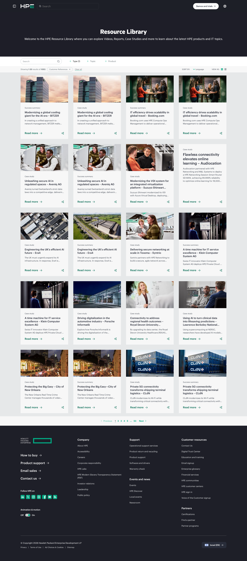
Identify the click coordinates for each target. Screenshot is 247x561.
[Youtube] (50, 497)
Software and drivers (140, 463)
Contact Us (187, 445)
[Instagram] (33, 497)
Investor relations (85, 483)
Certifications (188, 514)
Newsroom (135, 502)
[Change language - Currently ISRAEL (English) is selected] (225, 6)
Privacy (24, 547)
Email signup (188, 463)
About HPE (82, 445)
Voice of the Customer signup (196, 498)
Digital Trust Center (191, 451)
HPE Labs (81, 469)
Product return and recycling (143, 451)
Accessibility (83, 451)
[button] (14, 6)
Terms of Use (35, 547)
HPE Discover (136, 491)
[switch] (26, 515)
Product (33, 463)
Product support (137, 457)
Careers (81, 457)
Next (141, 421)
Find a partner (188, 520)
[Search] (40, 6)
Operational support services (144, 445)
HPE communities (190, 480)
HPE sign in (187, 492)
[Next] (145, 421)
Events (133, 485)
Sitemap (70, 547)
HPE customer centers (192, 486)
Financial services (190, 474)
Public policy (83, 495)
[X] (28, 497)
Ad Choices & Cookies (54, 547)
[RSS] (55, 497)
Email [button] (29, 470)
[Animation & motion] (27, 515)
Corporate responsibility (89, 463)
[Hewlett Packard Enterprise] (27, 6)
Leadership (82, 489)
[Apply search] (58, 61)
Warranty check (137, 469)
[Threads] (39, 497)
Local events (136, 497)
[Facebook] (44, 497)
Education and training (193, 457)
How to (29, 455)
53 (135, 421)
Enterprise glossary (191, 469)
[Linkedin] (23, 497)
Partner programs (190, 526)
